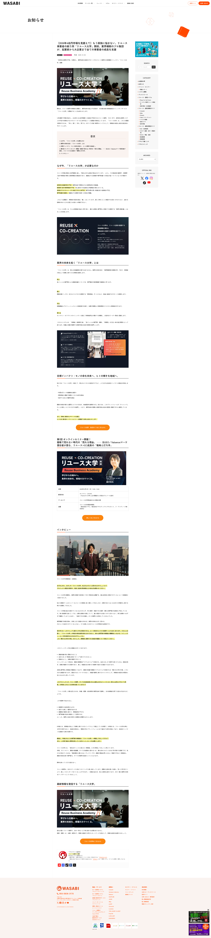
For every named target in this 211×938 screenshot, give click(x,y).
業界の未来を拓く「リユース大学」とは (71, 143)
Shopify (142, 115)
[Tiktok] (66, 865)
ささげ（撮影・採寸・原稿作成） (147, 131)
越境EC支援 (130, 3)
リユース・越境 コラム (145, 97)
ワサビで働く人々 (143, 141)
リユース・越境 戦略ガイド (146, 108)
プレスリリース (143, 95)
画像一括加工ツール (97, 907)
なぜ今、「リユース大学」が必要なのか (71, 141)
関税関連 (142, 139)
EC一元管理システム (98, 890)
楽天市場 (142, 124)
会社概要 (144, 889)
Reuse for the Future (145, 100)
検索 (154, 67)
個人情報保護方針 (146, 899)
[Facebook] (70, 865)
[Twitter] (74, 865)
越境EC (111, 887)
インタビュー (64, 153)
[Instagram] (63, 865)
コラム (107, 3)
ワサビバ (95, 859)
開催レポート (143, 89)
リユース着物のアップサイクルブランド (98, 911)
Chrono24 (111, 906)
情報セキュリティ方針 (147, 904)
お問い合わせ (204, 3)
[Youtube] (59, 865)
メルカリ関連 (143, 119)
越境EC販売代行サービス (98, 898)
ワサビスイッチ (103, 857)
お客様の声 (141, 81)
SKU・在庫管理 (144, 129)
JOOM (110, 899)
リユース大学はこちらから (92, 841)
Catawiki (142, 111)
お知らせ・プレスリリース (149, 892)
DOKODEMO (112, 918)
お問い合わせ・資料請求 (148, 897)
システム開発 (142, 92)
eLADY (110, 904)
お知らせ (141, 84)
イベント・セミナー (144, 87)
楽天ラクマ (143, 121)
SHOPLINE (111, 897)
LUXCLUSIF (112, 916)
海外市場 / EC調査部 (145, 106)
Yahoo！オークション (145, 117)
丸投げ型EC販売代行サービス (97, 917)
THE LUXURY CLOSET (115, 911)
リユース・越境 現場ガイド (146, 126)
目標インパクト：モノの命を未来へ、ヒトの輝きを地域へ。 (77, 146)
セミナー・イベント (130, 889)
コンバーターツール (97, 902)
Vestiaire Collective (114, 892)
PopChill (111, 913)
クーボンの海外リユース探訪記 (147, 103)
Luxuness (111, 909)
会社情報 (80, 3)
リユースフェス (129, 892)
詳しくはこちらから (92, 518)
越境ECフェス (129, 894)
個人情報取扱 (145, 901)
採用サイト (193, 3)
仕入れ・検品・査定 (145, 135)
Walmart (111, 894)
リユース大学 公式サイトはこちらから (92, 427)
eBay (141, 113)
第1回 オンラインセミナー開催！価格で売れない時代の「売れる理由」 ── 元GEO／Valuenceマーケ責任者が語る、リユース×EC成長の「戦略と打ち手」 (92, 150)
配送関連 (142, 137)
